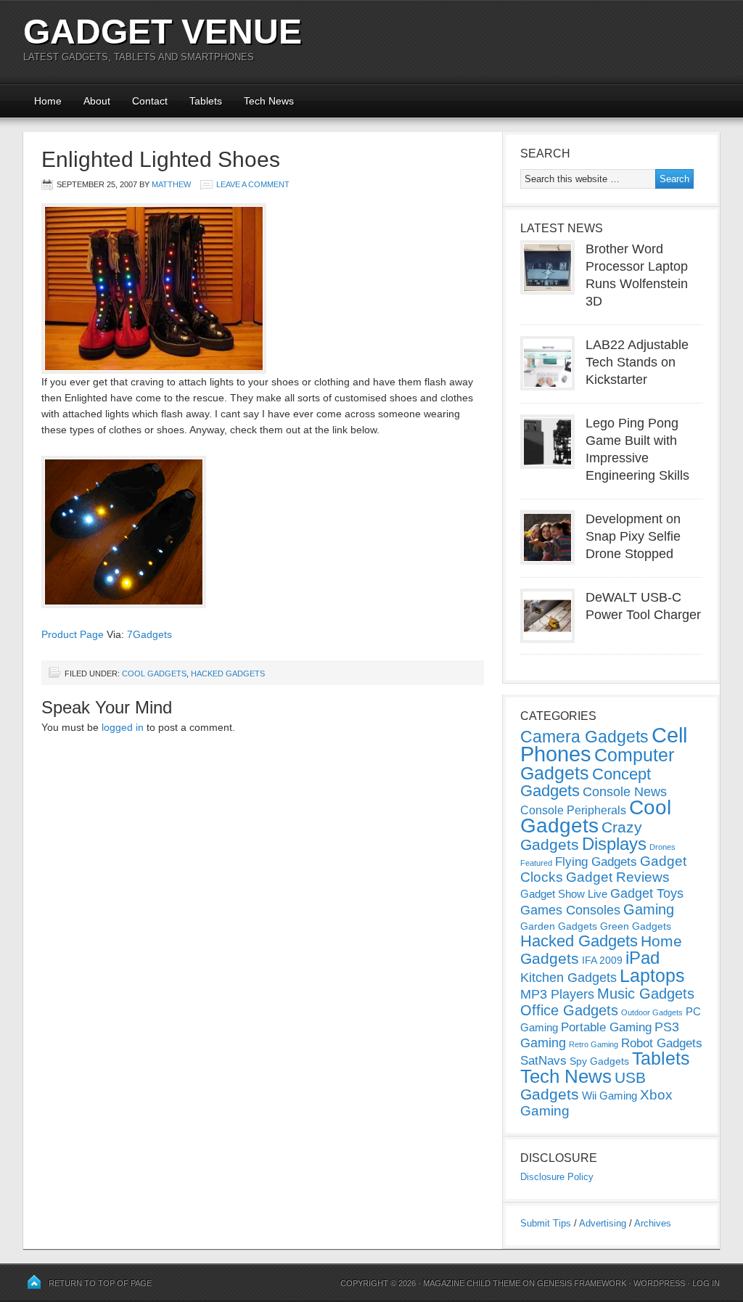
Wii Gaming (609, 1095)
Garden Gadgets (558, 926)
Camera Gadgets (584, 736)
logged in (123, 727)
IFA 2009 (602, 960)
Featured (536, 863)
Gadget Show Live (563, 894)
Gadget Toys (647, 893)
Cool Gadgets (154, 673)
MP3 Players (557, 994)
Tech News (269, 101)
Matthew (171, 184)
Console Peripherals (573, 810)
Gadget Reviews (618, 877)
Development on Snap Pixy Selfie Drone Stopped (633, 536)
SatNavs (543, 1060)
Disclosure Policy (557, 1176)
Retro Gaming (593, 1044)
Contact (150, 101)
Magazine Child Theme (471, 1283)
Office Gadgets (569, 1010)
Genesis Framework (581, 1283)
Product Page (72, 634)
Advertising (602, 1223)
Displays (614, 843)
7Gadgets (149, 634)
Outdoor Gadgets (652, 1012)
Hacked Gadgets (228, 673)
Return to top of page (100, 1283)
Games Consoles (570, 910)
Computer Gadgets (597, 764)
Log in (706, 1283)
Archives (652, 1223)
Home (48, 101)
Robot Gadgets (661, 1043)
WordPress (659, 1283)
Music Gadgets (645, 994)
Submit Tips (545, 1223)
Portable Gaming (606, 1027)
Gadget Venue (162, 31)
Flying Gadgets (596, 861)
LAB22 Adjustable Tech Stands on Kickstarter (637, 362)
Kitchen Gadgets (568, 977)
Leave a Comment (253, 184)
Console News (625, 792)
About (96, 101)
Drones (662, 847)
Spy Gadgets (599, 1061)
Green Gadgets (635, 926)
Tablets (205, 101)
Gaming (648, 909)
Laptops (652, 975)
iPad (642, 957)
